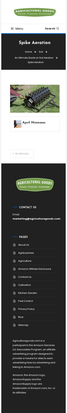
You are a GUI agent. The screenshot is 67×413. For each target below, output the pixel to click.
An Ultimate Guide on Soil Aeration (24, 153)
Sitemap (23, 325)
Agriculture (24, 261)
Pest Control (25, 301)
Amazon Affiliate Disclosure (34, 269)
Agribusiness (26, 253)
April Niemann (33, 122)
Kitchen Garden (27, 293)
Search (50, 28)
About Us (23, 245)
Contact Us (24, 277)
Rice (20, 317)
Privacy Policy (26, 309)
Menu (19, 29)
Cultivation (24, 285)
